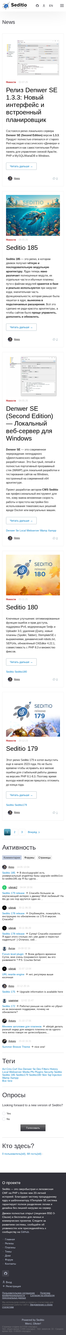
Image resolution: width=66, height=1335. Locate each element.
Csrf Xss (17, 1068)
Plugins (39, 1071)
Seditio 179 (22, 748)
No (8, 1119)
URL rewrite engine (13, 974)
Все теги (7, 1080)
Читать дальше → (21, 166)
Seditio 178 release (13, 913)
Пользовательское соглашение (18, 1293)
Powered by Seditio (33, 1319)
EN (51, 5)
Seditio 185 (22, 247)
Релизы (9, 1243)
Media (26, 1071)
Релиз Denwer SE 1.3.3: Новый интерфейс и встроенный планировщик (31, 104)
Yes (9, 1113)
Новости (11, 82)
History (54, 1068)
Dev (38, 1068)
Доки (8, 1255)
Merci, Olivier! (33, 1323)
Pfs (32, 1071)
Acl (4, 1068)
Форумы (29, 857)
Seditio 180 (22, 607)
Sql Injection (55, 1074)
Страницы (44, 857)
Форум (9, 1259)
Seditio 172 (8, 1006)
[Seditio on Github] (37, 5)
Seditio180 (21, 671)
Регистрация (13, 1286)
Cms (9, 1068)
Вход (9, 1282)
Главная (10, 1239)
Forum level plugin (13, 954)
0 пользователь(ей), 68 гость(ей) (21, 1153)
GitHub (25, 1231)
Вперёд (33, 832)
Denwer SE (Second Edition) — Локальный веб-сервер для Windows (29, 423)
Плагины (10, 1247)
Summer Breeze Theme (16, 1046)
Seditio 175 (8, 991)
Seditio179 (21, 804)
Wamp (43, 530)
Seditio (10, 671)
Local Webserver (29, 530)
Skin (44, 1074)
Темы (8, 1251)
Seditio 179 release (13, 893)
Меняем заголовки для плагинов (21, 1026)
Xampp (52, 530)
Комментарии (12, 857)
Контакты (10, 1263)
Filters (45, 1068)
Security (48, 1071)
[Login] (43, 5)
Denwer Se (12, 530)
